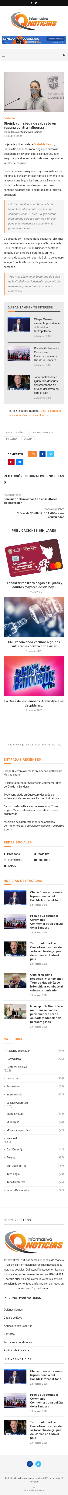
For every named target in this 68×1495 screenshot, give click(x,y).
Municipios (35, 1122)
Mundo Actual (35, 1113)
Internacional (35, 1094)
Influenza (11, 439)
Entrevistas (35, 1086)
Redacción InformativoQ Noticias (25, 132)
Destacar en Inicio (17, 1067)
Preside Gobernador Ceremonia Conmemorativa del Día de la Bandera (46, 354)
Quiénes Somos (13, 1309)
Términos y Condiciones (18, 1342)
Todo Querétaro (35, 1182)
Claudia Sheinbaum (42, 432)
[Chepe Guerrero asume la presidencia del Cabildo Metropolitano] (19, 324)
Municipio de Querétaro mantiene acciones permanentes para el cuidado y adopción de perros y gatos (34, 825)
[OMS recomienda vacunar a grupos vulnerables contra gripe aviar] (34, 617)
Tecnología (35, 1174)
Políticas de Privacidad (17, 1350)
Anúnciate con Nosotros (18, 1325)
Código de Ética (13, 1317)
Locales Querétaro (18, 1102)
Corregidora (35, 1058)
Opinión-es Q (35, 1149)
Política (35, 1157)
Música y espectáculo (35, 1130)
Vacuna (28, 439)
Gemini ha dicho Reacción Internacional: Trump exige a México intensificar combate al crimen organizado (31, 810)
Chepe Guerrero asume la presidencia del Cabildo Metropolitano (47, 325)
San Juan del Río (35, 1165)
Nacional (9, 118)
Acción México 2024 (35, 1050)
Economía (35, 1078)
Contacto (9, 1333)
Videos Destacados (35, 1190)
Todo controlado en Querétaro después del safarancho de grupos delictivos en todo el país (46, 384)
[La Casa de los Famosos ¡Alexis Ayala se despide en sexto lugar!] (34, 676)
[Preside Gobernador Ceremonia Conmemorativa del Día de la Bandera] (19, 353)
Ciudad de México (43, 144)
